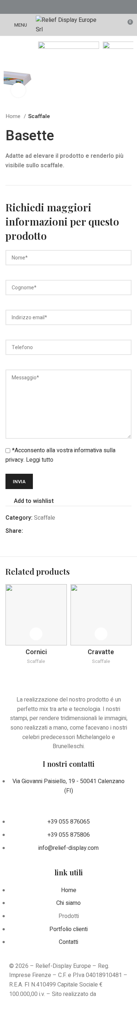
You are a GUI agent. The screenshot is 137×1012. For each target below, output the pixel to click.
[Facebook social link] (49, 6)
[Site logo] (68, 24)
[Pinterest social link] (68, 6)
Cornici (36, 652)
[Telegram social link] (87, 6)
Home (13, 116)
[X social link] (59, 6)
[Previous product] (113, 116)
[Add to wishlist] (36, 634)
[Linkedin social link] (78, 6)
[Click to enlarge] (18, 90)
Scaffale (39, 116)
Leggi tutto (39, 460)
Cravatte (101, 652)
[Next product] (128, 116)
